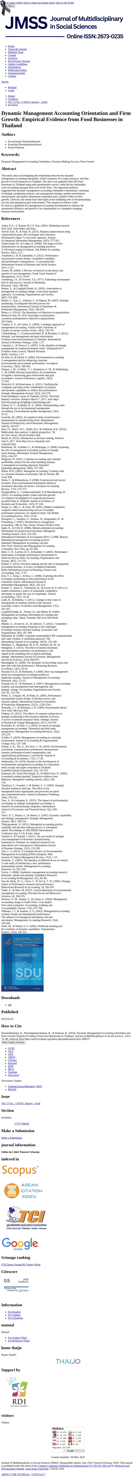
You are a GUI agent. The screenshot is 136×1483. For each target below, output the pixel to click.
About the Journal (17, 49)
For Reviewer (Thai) (19, 1340)
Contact (12, 76)
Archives (12, 58)
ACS (10, 1051)
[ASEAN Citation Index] (23, 1200)
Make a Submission (11, 1137)
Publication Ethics (17, 70)
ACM (11, 1048)
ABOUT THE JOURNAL (15, 1474)
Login (11, 90)
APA (10, 1054)
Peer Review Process (19, 61)
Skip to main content (12, 2)
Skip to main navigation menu (39, 2)
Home (11, 46)
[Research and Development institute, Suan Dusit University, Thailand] (19, 1408)
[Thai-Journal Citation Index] (26, 1232)
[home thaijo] (68, 1362)
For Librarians (15, 1318)
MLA (11, 1069)
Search (4, 81)
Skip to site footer (65, 2)
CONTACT (38, 1474)
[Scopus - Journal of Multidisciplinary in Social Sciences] (20, 1176)
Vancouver (13, 1075)
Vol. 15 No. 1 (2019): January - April (27, 102)
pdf (9, 1004)
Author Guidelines (17, 64)
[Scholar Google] (19, 1250)
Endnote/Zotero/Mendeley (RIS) (25, 1086)
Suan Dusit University (37, 1468)
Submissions (14, 67)
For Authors (14, 1315)
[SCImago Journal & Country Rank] (20, 1264)
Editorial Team (15, 52)
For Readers (14, 1312)
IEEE (11, 1066)
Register (12, 87)
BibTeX (12, 1089)
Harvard (12, 1063)
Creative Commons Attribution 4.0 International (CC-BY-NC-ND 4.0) (74, 1465)
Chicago (12, 1060)
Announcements (16, 73)
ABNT (11, 1057)
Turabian (12, 1072)
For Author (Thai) (17, 1337)
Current (12, 55)
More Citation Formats (13, 1042)
